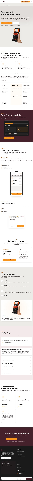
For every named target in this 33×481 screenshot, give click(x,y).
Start (1, 5)
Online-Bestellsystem (20, 451)
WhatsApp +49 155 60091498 (8, 342)
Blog (18, 462)
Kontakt (18, 464)
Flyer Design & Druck (6, 399)
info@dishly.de (21, 473)
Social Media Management (7, 413)
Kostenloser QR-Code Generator (7, 465)
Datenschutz (5, 479)
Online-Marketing (22, 399)
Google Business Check (5, 463)
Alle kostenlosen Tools (5, 466)
